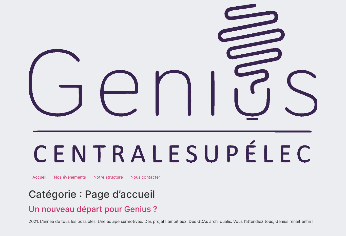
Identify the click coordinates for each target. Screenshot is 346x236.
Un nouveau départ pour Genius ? (93, 209)
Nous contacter (145, 177)
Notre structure (108, 177)
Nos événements (70, 177)
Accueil (39, 177)
